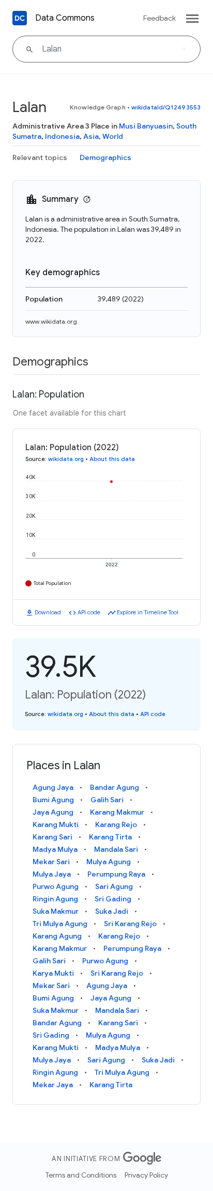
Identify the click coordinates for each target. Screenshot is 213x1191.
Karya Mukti (53, 973)
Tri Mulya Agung (60, 923)
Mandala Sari (116, 849)
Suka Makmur (56, 911)
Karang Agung (57, 936)
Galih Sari (107, 799)
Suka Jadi (111, 911)
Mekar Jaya (53, 1084)
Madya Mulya (55, 849)
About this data (112, 459)
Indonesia (62, 136)
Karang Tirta (110, 836)
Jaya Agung (53, 812)
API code (89, 612)
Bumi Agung (53, 799)
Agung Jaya (53, 787)
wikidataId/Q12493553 (166, 107)
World (112, 136)
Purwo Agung (56, 886)
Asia (91, 136)
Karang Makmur (117, 812)
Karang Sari (52, 836)
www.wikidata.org (51, 321)
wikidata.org (66, 459)
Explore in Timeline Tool (147, 612)
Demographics (105, 157)
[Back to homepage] (19, 18)
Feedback (159, 18)
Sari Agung (114, 886)
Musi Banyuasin (146, 126)
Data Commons (65, 18)
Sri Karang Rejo (130, 923)
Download (48, 612)
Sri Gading (113, 898)
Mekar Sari (51, 861)
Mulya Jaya (52, 874)
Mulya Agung (108, 861)
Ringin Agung (55, 898)
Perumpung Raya (116, 874)
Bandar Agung (114, 787)
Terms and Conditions (80, 1175)
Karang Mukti (56, 824)
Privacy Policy (146, 1175)
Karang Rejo (116, 824)
